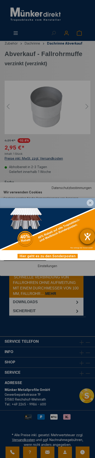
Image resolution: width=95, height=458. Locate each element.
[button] (90, 202)
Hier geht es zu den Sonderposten (48, 256)
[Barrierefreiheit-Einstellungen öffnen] (87, 236)
